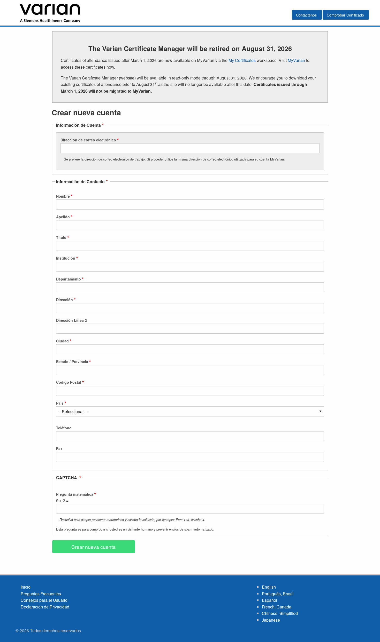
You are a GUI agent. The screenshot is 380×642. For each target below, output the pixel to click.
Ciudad (62, 340)
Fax (59, 448)
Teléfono (64, 427)
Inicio (26, 587)
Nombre (63, 196)
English (269, 587)
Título (61, 237)
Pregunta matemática (74, 494)
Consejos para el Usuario (44, 600)
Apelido (63, 216)
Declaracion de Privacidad (45, 607)
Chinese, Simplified (280, 613)
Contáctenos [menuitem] (306, 15)
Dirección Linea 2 (71, 320)
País (60, 403)
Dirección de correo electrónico (88, 139)
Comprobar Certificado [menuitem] (345, 15)
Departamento (68, 279)
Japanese (271, 620)
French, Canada (276, 607)
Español (269, 600)
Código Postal (68, 382)
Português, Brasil (277, 594)
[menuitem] (50, 12)
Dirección (64, 299)
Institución (65, 258)
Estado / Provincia (72, 361)
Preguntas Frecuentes (41, 594)
